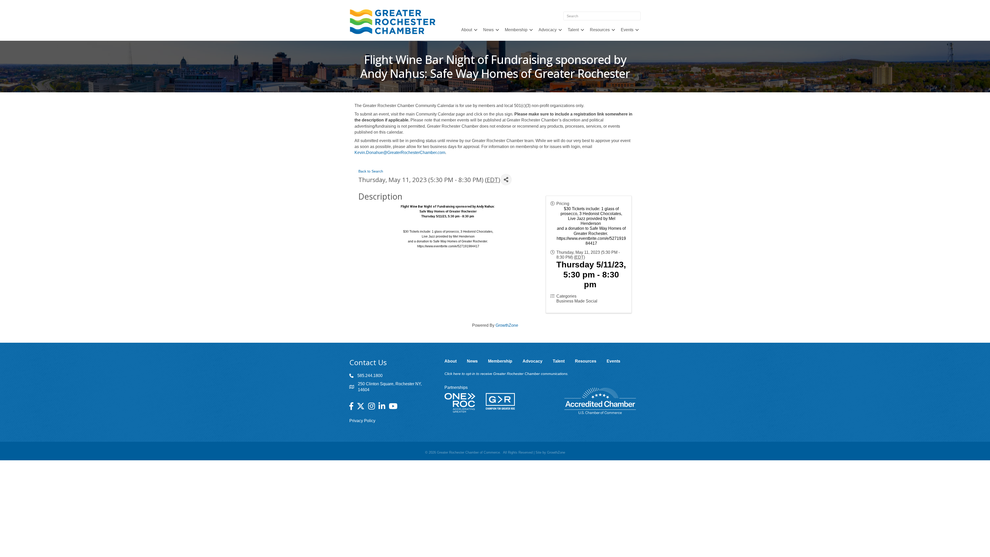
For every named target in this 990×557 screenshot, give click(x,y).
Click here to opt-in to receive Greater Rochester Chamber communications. (506, 374)
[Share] (506, 179)
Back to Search (370, 171)
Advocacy (548, 30)
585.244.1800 (370, 375)
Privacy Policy (362, 421)
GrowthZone (507, 325)
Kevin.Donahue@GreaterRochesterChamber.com (399, 152)
